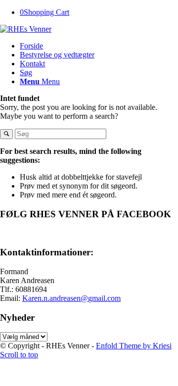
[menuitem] (99, 46)
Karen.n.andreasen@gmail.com (71, 298)
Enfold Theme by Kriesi (134, 345)
